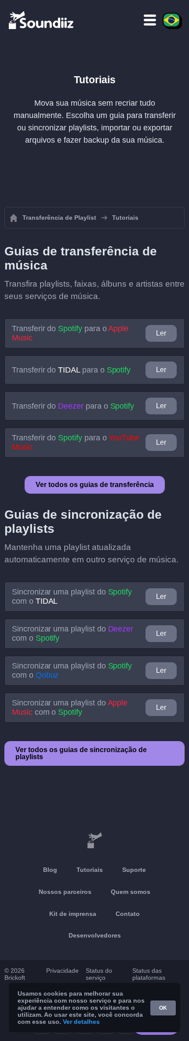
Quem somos (130, 891)
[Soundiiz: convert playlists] (94, 840)
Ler (161, 333)
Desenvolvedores (95, 935)
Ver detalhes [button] (81, 1021)
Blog (50, 869)
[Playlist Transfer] (42, 19)
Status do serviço (99, 974)
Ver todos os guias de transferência (95, 484)
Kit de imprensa (72, 913)
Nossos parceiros (65, 891)
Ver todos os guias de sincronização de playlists (81, 753)
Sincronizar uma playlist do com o (72, 596)
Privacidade (62, 970)
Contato (128, 913)
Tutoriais (89, 869)
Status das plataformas (148, 974)
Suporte (134, 869)
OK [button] (163, 1008)
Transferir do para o (70, 333)
